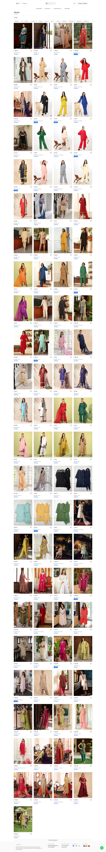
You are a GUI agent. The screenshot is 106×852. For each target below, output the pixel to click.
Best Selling (67, 8)
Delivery (85, 21)
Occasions (71, 21)
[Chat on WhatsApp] (102, 848)
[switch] (36, 21)
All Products (47, 8)
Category (16, 21)
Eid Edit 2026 (39, 8)
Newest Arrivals (57, 8)
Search (25, 3)
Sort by (26, 21)
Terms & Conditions (64, 845)
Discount (79, 21)
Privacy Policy (63, 847)
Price (46, 21)
